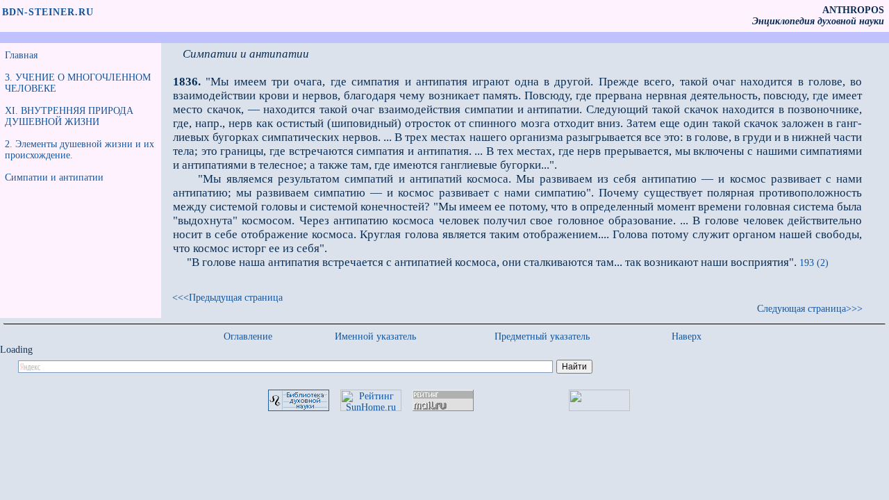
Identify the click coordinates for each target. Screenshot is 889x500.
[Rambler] (599, 408)
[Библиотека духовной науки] (298, 408)
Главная (21, 55)
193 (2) (814, 263)
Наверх (686, 336)
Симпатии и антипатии (54, 177)
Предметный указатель (542, 336)
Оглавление (248, 336)
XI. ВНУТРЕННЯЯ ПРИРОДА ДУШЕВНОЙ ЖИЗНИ (69, 116)
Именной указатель (375, 336)
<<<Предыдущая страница (227, 297)
